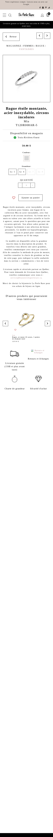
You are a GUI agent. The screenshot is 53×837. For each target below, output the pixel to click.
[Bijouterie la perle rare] (26, 15)
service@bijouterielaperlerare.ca (26, 278)
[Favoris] (13, 197)
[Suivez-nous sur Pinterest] (46, 8)
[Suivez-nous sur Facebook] (40, 8)
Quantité (26, 180)
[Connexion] (42, 15)
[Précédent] (39, 36)
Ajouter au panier (30, 198)
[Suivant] (47, 36)
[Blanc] (26, 158)
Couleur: (26, 152)
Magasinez (13, 46)
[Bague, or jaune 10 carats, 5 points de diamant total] (26, 323)
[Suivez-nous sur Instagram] (43, 8)
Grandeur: (26, 166)
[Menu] (4, 15)
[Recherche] (10, 15)
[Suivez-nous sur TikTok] (49, 8)
